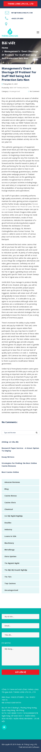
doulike (8, 523)
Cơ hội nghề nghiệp (14, 516)
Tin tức (8, 577)
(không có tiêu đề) (10, 442)
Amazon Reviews (12, 482)
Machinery (9, 543)
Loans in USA (10, 536)
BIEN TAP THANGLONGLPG (19, 88)
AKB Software (33, 747)
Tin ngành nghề (12, 563)
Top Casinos (10, 583)
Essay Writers (8, 457)
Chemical (9, 509)
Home (5, 47)
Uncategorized (14, 91)
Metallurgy (10, 550)
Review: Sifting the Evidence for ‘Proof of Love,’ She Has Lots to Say (20, 207)
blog (7, 489)
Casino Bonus (11, 496)
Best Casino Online (10, 472)
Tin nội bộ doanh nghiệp (16, 570)
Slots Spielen (10, 556)
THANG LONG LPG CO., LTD (20, 4)
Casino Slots (10, 502)
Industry (8, 529)
